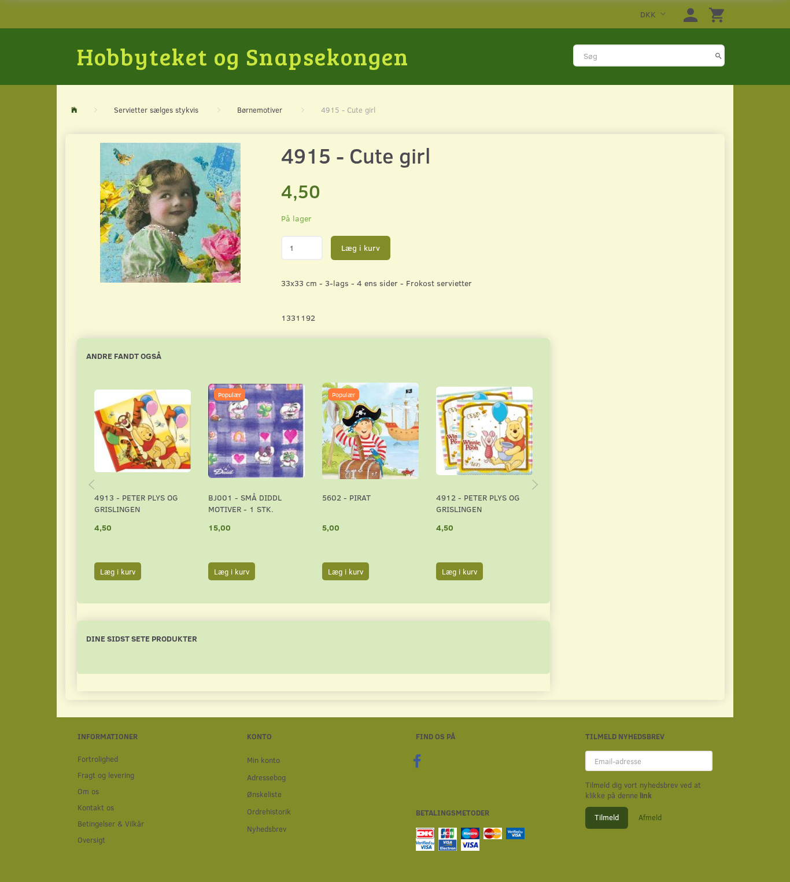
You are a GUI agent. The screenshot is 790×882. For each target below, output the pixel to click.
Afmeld (650, 817)
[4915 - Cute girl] (170, 213)
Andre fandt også (123, 355)
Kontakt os (95, 807)
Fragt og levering (105, 775)
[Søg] (718, 55)
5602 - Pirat (346, 497)
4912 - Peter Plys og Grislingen (478, 503)
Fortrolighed (97, 759)
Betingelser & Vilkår (110, 823)
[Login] (690, 14)
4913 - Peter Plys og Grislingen (136, 503)
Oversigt (91, 839)
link (645, 795)
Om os (88, 791)
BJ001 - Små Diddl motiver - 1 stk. (245, 503)
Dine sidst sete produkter (141, 638)
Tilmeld (607, 817)
